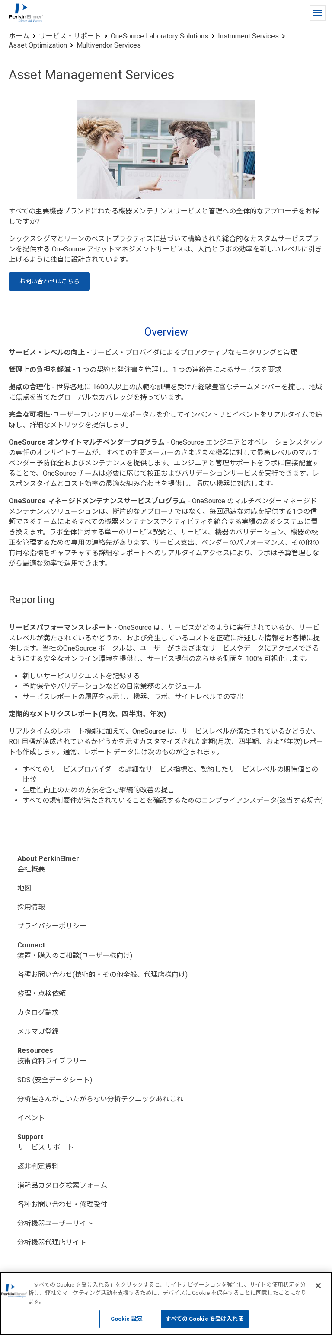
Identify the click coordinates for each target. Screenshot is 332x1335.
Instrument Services (248, 36)
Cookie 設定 (127, 1319)
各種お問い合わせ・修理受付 (62, 1204)
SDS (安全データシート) (54, 1080)
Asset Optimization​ (38, 45)
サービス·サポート (45, 1147)
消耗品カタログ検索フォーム (62, 1185)
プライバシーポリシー (51, 926)
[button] (318, 13)
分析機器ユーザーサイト (55, 1223)
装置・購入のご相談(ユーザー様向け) (74, 955)
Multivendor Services (109, 45)
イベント (31, 1118)
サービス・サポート (70, 36)
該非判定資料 (38, 1166)
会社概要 (31, 869)
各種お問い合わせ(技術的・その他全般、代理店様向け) (102, 974)
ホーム (19, 36)
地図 (24, 888)
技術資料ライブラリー (51, 1061)
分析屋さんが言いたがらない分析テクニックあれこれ (100, 1099)
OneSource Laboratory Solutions (159, 36)
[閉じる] (318, 1285)
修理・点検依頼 (41, 993)
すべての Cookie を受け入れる (204, 1319)
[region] (166, 1303)
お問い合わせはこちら (49, 281)
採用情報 (31, 907)
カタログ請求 (38, 1012)
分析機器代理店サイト (51, 1242)
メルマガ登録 (38, 1031)
